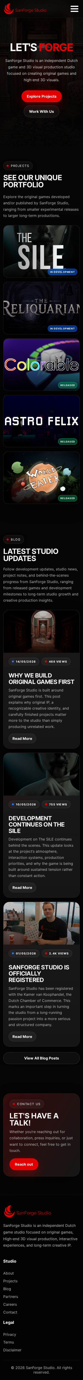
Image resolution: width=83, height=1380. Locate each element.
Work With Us (41, 111)
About (8, 1273)
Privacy (9, 1334)
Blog (7, 1288)
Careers (10, 1304)
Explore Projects (41, 96)
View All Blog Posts (41, 1058)
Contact (10, 1312)
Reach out (24, 1164)
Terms (8, 1342)
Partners (10, 1296)
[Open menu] (74, 9)
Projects (10, 1281)
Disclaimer (12, 1350)
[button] (41, 251)
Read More (22, 738)
